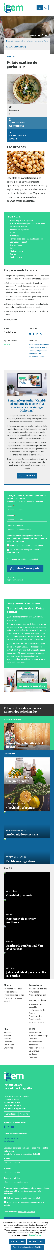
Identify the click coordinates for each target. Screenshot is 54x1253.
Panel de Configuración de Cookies (27, 1247)
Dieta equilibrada (35, 355)
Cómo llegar (11, 1114)
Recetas (11, 56)
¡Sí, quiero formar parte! (25, 568)
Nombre (10, 506)
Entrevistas (8, 1048)
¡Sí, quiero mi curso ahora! (32, 686)
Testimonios (9, 1045)
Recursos (33, 1057)
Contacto (33, 1054)
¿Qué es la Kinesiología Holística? (38, 1037)
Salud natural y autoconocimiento (36, 1021)
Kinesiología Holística (38, 989)
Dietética (42, 356)
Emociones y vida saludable (36, 1005)
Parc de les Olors (11, 1138)
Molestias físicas (10, 992)
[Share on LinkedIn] (46, 35)
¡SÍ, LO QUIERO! (27, 476)
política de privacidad (29, 559)
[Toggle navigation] (39, 7)
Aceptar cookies (17, 1241)
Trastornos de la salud (13, 989)
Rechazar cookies (36, 1241)
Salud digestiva (35, 1016)
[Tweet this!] (39, 35)
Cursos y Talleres (37, 1000)
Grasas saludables (18, 41)
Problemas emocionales (14, 995)
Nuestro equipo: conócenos (35, 1043)
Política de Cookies (34, 1235)
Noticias (7, 1032)
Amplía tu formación (37, 995)
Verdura (47, 41)
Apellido (11, 516)
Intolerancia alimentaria (34, 41)
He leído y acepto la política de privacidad (26, 545)
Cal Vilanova (34, 1051)
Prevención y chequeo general (13, 999)
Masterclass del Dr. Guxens (37, 1011)
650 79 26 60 (16, 1105)
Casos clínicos (9, 1042)
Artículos (7, 1035)
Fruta (9, 41)
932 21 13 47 (16, 1102)
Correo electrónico (15, 526)
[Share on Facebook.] (42, 35)
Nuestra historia (35, 1032)
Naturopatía (34, 992)
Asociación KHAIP (36, 1048)
